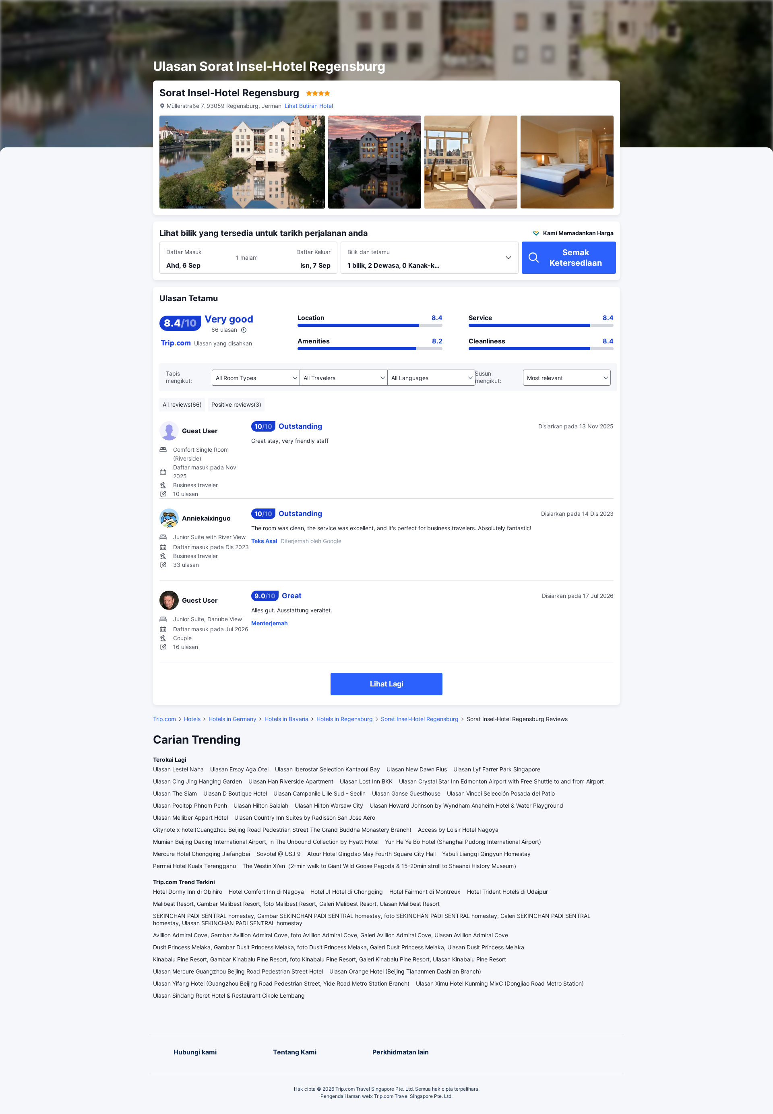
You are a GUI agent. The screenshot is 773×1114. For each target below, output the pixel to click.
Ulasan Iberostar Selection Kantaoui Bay (327, 769)
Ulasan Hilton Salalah (261, 805)
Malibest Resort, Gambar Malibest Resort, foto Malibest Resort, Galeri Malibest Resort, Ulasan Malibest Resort (296, 903)
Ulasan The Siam (175, 793)
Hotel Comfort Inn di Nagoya (266, 891)
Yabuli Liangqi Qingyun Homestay (486, 853)
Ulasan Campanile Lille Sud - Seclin (319, 793)
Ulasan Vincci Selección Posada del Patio (501, 793)
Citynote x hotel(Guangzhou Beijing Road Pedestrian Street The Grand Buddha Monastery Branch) (282, 829)
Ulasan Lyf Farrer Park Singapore (496, 769)
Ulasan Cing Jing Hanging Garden (197, 781)
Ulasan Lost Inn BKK (366, 781)
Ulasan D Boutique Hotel (235, 793)
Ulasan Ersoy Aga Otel (239, 769)
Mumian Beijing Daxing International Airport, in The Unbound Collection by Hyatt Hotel (265, 841)
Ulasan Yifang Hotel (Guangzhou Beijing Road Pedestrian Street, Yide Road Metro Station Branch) (281, 983)
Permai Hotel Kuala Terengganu (194, 865)
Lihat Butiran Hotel (309, 105)
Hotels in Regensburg (344, 718)
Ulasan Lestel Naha (178, 769)
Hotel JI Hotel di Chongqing (346, 891)
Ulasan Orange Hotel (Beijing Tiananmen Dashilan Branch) (405, 971)
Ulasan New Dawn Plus (416, 769)
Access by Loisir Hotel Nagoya (458, 829)
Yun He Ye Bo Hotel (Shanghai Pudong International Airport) (463, 841)
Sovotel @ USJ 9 (278, 853)
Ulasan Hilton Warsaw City (329, 805)
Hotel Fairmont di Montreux (425, 891)
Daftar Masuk (184, 251)
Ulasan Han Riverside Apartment (290, 781)
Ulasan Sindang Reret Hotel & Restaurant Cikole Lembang (229, 995)
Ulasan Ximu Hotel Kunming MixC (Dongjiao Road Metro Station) (500, 983)
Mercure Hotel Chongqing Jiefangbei (201, 853)
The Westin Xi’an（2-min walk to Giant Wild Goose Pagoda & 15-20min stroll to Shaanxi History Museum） (380, 865)
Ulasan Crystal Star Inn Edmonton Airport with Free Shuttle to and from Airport (501, 781)
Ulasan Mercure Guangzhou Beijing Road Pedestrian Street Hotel (238, 971)
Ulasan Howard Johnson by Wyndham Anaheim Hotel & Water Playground (466, 805)
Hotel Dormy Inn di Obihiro (187, 891)
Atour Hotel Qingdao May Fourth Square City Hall (371, 853)
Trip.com (164, 718)
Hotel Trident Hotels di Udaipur (507, 891)
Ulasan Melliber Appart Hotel (190, 817)
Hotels (192, 718)
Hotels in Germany (232, 718)
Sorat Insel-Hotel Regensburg (420, 718)
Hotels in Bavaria (286, 718)
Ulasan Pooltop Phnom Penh (190, 805)
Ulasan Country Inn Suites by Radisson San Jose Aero (304, 817)
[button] (701, 13)
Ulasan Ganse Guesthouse (406, 793)
